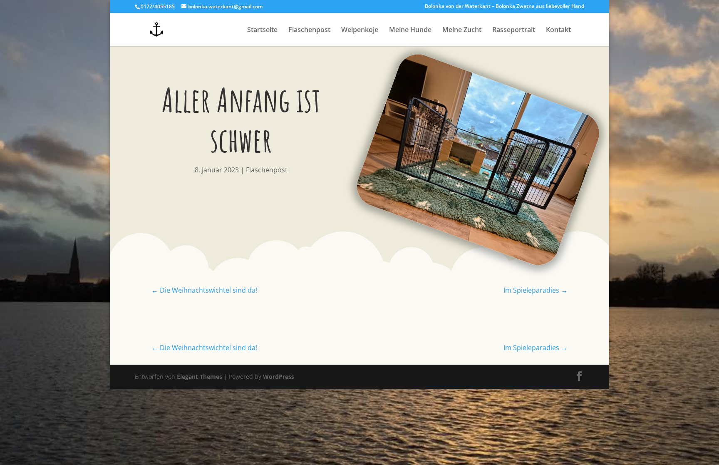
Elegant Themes (199, 376)
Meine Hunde (410, 30)
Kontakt (558, 30)
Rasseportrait (513, 30)
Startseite (262, 30)
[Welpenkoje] (451, 232)
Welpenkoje (359, 30)
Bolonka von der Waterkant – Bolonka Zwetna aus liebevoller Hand (504, 7)
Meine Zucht (461, 30)
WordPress (278, 376)
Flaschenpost (309, 30)
